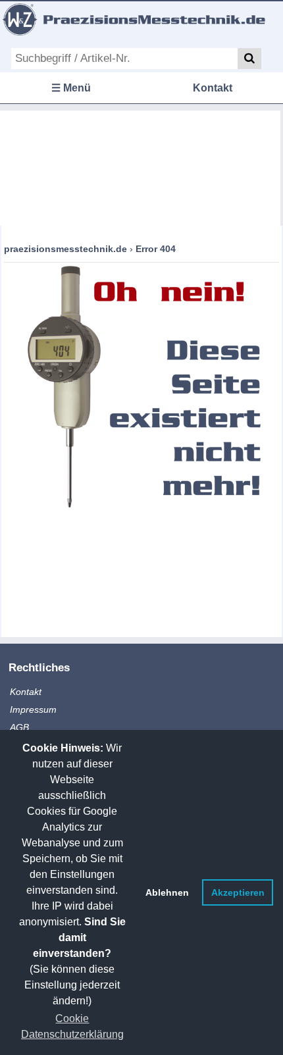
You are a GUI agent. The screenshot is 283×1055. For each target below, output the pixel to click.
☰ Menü (71, 87)
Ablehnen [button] (167, 892)
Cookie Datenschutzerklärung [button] (72, 1026)
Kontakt (212, 87)
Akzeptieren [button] (238, 892)
